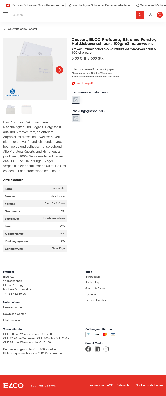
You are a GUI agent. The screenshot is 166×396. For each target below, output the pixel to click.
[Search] (140, 15)
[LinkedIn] (97, 349)
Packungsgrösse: (88, 111)
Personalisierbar (95, 300)
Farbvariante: (90, 92)
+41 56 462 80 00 (14, 293)
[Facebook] (88, 349)
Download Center (14, 313)
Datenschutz (124, 385)
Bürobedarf (92, 276)
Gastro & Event (95, 288)
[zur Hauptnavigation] (5, 14)
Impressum (96, 385)
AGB (110, 385)
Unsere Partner (13, 307)
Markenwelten (12, 320)
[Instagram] (106, 349)
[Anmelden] (150, 15)
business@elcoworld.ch (18, 289)
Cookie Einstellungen (149, 385)
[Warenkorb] (160, 15)
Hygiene (90, 294)
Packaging (92, 282)
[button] (59, 69)
